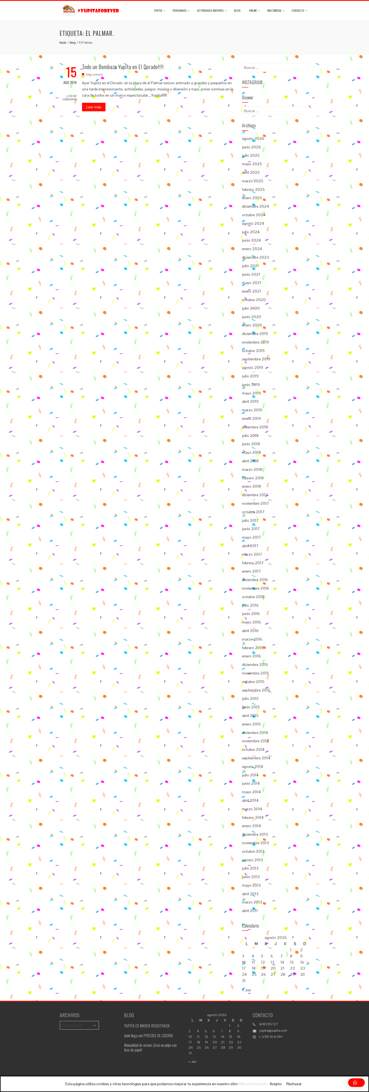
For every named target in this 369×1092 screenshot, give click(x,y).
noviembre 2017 (255, 503)
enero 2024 (252, 248)
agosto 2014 (252, 766)
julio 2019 (250, 376)
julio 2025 (250, 155)
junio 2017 (251, 528)
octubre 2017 (253, 511)
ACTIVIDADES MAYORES (210, 10)
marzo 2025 (252, 180)
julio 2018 (250, 435)
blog (237, 10)
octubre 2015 (253, 681)
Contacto (298, 10)
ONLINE (253, 10)
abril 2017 (250, 545)
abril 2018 (250, 460)
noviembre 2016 (255, 588)
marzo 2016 (252, 639)
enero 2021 (251, 291)
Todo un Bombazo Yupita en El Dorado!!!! (123, 66)
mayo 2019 (251, 393)
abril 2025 (250, 172)
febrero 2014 (253, 817)
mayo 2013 (251, 885)
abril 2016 (250, 630)
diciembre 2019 (255, 333)
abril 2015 (250, 715)
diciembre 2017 (255, 494)
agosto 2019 (252, 367)
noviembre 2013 (255, 842)
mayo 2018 (251, 452)
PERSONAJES (180, 10)
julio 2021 (250, 265)
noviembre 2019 (255, 342)
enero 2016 (251, 656)
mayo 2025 (252, 163)
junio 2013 (251, 876)
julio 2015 (250, 698)
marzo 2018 (252, 469)
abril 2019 (250, 401)
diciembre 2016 (255, 579)
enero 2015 (251, 724)
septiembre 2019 (256, 359)
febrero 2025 (253, 189)
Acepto (276, 1083)
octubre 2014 (253, 749)
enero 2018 (251, 486)
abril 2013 (250, 893)
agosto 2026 (253, 138)
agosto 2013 (252, 859)
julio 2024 (251, 231)
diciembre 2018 (255, 427)
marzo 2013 (252, 902)
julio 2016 (250, 605)
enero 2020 (252, 325)
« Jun (246, 990)
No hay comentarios (69, 97)
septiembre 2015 (256, 690)
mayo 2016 (251, 622)
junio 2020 (251, 316)
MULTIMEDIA (274, 10)
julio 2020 (251, 308)
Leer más (93, 106)
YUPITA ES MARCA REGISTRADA (147, 1025)
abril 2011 (250, 910)
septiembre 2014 (256, 758)
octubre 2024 (254, 214)
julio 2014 (250, 775)
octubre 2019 (253, 350)
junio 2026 (251, 147)
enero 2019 (251, 418)
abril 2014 (250, 800)
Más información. (253, 1083)
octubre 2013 (253, 851)
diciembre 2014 (255, 732)
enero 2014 (251, 825)
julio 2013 (250, 868)
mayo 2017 (251, 537)
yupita (158, 10)
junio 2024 (251, 240)
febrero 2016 (253, 647)
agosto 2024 (253, 223)
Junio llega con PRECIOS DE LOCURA (148, 1035)
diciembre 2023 (255, 257)
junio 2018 (251, 443)
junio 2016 (251, 613)
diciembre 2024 (255, 206)
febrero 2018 (253, 478)
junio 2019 (251, 384)
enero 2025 (252, 197)
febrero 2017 (253, 562)
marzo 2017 (252, 554)
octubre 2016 (253, 596)
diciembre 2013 (255, 834)
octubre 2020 (254, 299)
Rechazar (294, 1083)
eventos (98, 74)
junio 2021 (251, 274)
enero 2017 (251, 571)
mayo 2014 (251, 791)
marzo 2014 (252, 808)
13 (272, 962)
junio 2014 (251, 783)
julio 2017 (250, 520)
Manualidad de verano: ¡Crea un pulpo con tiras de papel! (150, 1047)
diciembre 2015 (255, 664)
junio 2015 (251, 707)
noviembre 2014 (255, 740)
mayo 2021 (251, 282)
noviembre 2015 (255, 673)
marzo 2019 (252, 410)
